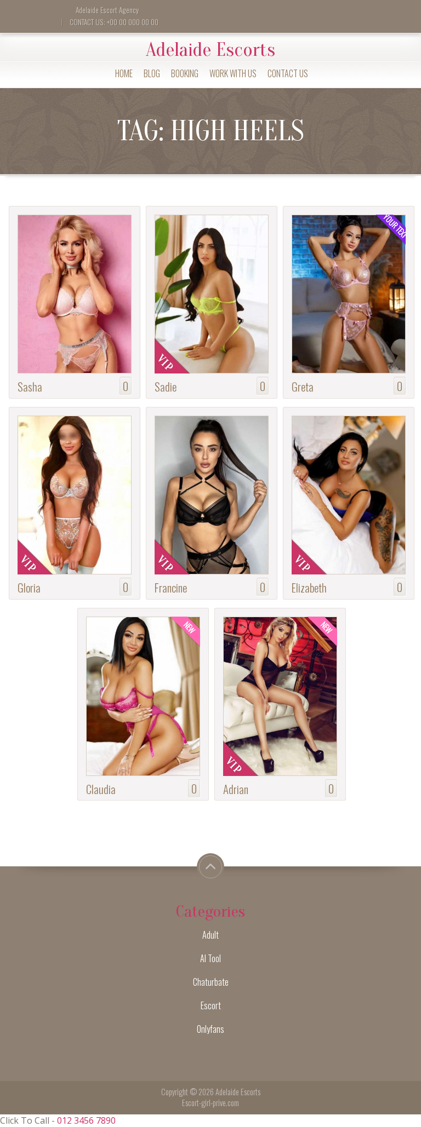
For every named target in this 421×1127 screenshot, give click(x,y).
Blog (152, 73)
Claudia (101, 788)
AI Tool (210, 958)
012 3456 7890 (86, 1120)
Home (124, 73)
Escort (211, 1005)
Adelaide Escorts (210, 50)
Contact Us (288, 73)
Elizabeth (309, 587)
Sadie (166, 386)
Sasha (30, 386)
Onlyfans (210, 1029)
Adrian (235, 788)
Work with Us (233, 73)
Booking (184, 73)
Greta (303, 386)
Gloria (29, 587)
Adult (210, 934)
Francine (171, 587)
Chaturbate (211, 981)
